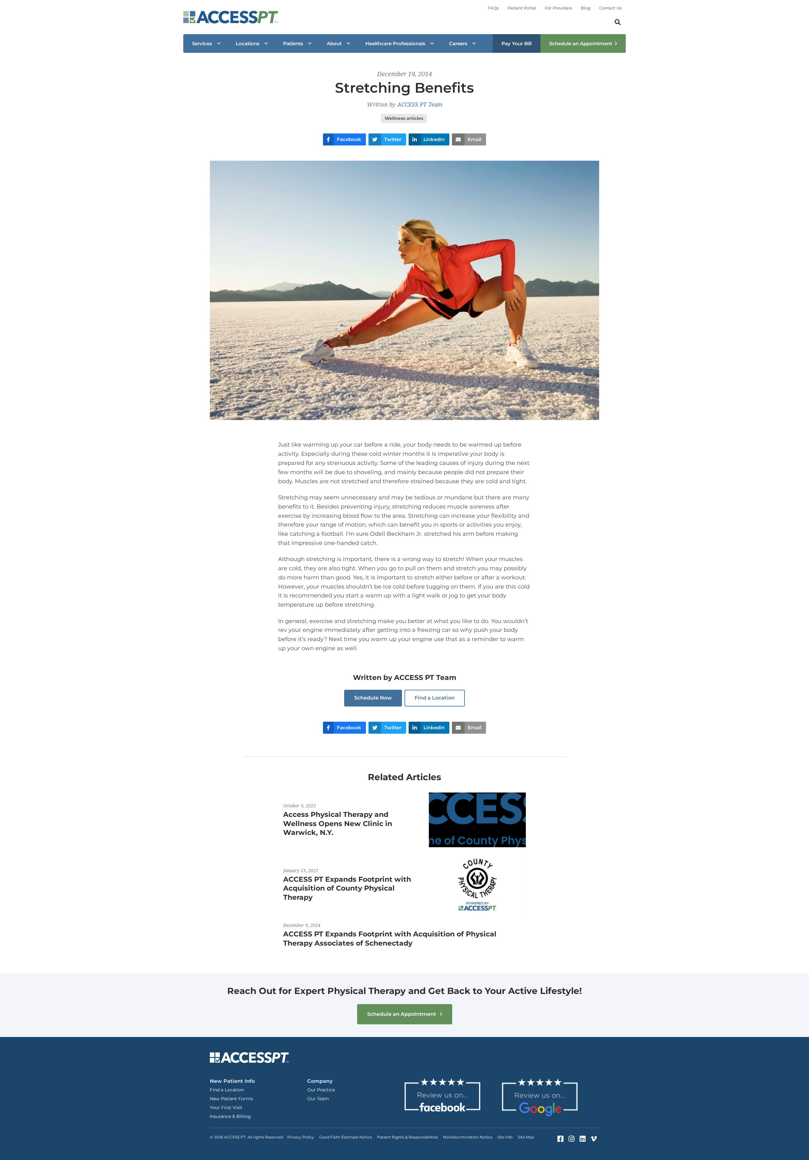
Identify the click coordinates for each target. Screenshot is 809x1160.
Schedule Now (373, 698)
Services (202, 43)
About (334, 43)
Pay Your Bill (517, 43)
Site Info (505, 1137)
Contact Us (610, 7)
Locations (247, 43)
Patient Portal (522, 7)
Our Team (318, 1098)
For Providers (558, 7)
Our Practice (321, 1090)
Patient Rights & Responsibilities (407, 1137)
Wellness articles (404, 118)
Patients (293, 43)
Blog (586, 7)
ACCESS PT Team (419, 104)
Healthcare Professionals (395, 43)
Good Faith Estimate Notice (345, 1137)
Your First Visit (226, 1107)
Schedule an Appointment (580, 43)
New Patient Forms (231, 1098)
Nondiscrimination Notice (467, 1137)
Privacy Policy (300, 1137)
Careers (458, 43)
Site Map (526, 1137)
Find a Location (435, 698)
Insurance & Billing (230, 1116)
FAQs (493, 7)
